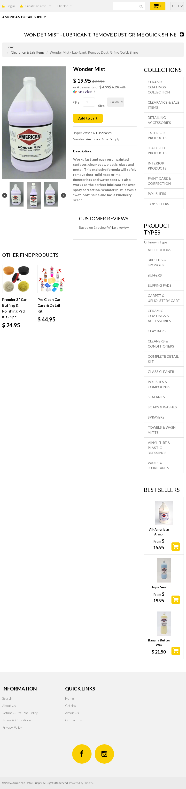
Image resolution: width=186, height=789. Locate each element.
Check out (64, 6)
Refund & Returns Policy (20, 713)
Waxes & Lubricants (97, 133)
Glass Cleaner (161, 372)
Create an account (38, 6)
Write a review (118, 227)
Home (69, 698)
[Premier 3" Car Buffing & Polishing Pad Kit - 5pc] (16, 279)
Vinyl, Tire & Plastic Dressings (159, 448)
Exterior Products (157, 135)
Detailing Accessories (159, 120)
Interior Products (157, 165)
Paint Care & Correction (159, 180)
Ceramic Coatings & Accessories (159, 316)
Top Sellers (158, 204)
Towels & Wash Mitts (162, 429)
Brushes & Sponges (157, 262)
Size (101, 106)
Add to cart (88, 118)
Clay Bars (157, 331)
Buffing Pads (159, 285)
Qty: (76, 102)
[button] (105, 89)
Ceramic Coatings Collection (159, 87)
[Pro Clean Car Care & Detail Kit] (52, 279)
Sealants (156, 397)
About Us (9, 706)
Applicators (159, 250)
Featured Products (157, 150)
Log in (11, 6)
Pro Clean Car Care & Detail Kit (49, 305)
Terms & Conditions (16, 720)
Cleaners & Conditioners (161, 343)
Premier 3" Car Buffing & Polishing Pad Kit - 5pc (14, 308)
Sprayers (156, 417)
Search (7, 698)
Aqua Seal (159, 587)
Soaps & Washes (162, 407)
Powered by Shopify (81, 783)
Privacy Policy (12, 727)
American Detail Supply (102, 139)
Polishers (157, 194)
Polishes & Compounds (159, 384)
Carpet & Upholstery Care (164, 298)
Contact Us (73, 720)
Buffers (155, 275)
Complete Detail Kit (163, 358)
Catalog (70, 706)
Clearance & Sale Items (28, 52)
